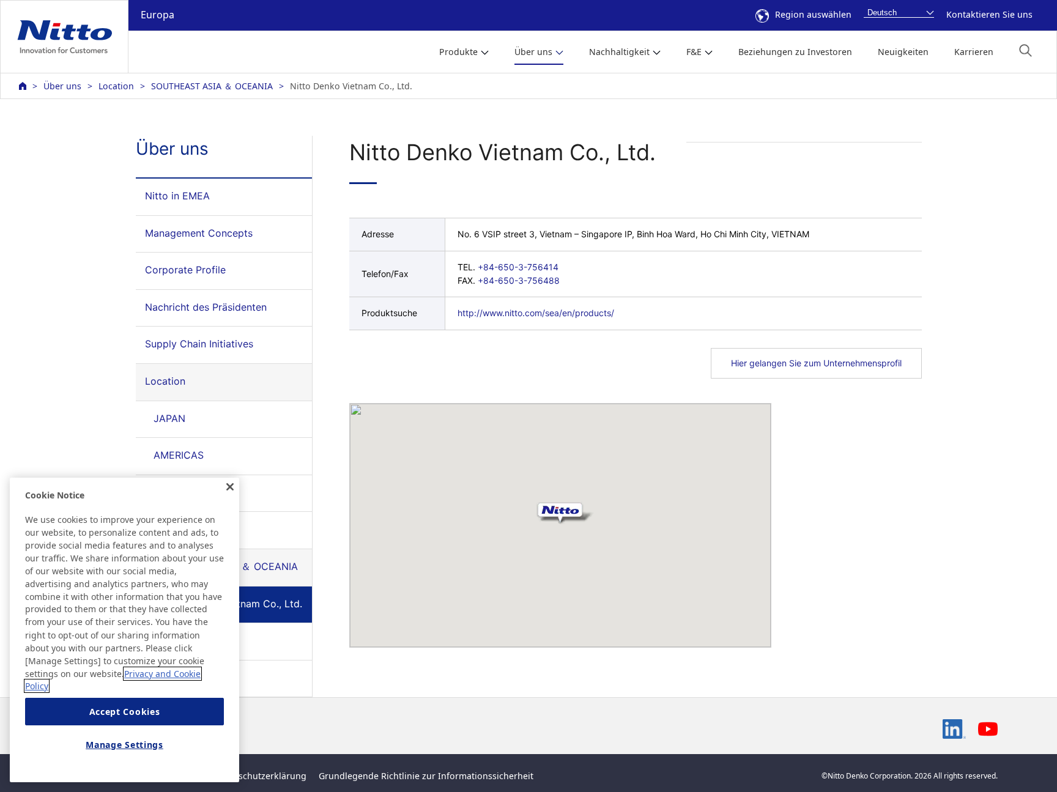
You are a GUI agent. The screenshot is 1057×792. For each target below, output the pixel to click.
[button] (1025, 50)
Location (116, 86)
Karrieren (973, 51)
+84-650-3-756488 (519, 280)
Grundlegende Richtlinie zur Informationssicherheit (426, 776)
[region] (124, 630)
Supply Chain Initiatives (199, 344)
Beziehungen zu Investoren (795, 51)
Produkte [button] (458, 51)
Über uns (62, 86)
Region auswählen (813, 14)
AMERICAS (179, 455)
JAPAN (169, 418)
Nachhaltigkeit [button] (619, 51)
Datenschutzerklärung (260, 776)
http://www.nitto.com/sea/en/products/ (536, 313)
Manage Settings (124, 744)
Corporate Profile (185, 270)
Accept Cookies (124, 711)
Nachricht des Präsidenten (206, 307)
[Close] (230, 486)
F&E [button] (694, 51)
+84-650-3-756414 (518, 267)
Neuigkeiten (903, 51)
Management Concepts (199, 233)
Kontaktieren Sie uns (989, 14)
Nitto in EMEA (177, 196)
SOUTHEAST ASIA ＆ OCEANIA (212, 86)
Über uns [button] (533, 51)
